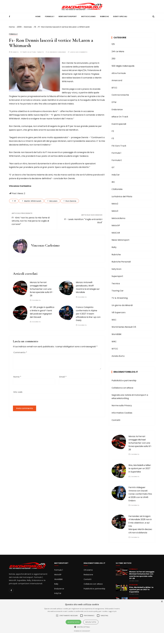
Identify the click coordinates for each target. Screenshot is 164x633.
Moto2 (115, 203)
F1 (15, 201)
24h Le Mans (118, 51)
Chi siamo (88, 570)
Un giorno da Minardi (122, 305)
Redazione (88, 574)
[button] (82, 627)
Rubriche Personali (121, 261)
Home (38, 16)
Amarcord (117, 80)
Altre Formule (119, 73)
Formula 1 (49, 16)
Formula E (117, 160)
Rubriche (104, 16)
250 (113, 58)
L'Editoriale (117, 189)
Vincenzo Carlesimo (57, 52)
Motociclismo (88, 16)
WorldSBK (116, 334)
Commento (20, 352)
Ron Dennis (71, 201)
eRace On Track (120, 116)
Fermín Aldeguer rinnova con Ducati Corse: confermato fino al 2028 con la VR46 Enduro (140, 494)
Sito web (17, 392)
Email (62, 376)
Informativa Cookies (122, 412)
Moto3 (115, 211)
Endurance (117, 109)
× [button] (162, 602)
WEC (114, 319)
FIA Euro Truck (119, 145)
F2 (113, 131)
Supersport (117, 276)
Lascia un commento (79, 52)
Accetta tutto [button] (73, 622)
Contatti (116, 420)
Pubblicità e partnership (124, 380)
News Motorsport (68, 16)
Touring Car (118, 290)
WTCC (115, 348)
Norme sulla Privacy (122, 405)
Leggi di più (112, 611)
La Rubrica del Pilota (122, 196)
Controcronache (120, 94)
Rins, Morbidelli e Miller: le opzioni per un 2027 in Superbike (140, 468)
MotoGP (116, 225)
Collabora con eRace (122, 387)
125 (113, 44)
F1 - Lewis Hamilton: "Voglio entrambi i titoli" (83, 221)
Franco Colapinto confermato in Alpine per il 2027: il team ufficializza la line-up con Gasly (88, 314)
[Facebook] (11, 590)
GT (113, 167)
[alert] (82, 616)
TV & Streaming (120, 298)
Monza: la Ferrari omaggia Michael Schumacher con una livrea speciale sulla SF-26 (41, 289)
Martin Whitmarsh (32, 201)
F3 (113, 138)
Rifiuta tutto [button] (90, 622)
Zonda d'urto (118, 356)
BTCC (114, 87)
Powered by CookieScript (82, 631)
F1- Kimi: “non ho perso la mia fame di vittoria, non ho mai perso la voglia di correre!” (31, 221)
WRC (114, 341)
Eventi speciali (120, 16)
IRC (113, 182)
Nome (17, 376)
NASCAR (116, 232)
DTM (114, 102)
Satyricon (116, 269)
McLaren (53, 201)
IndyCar (116, 174)
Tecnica (116, 283)
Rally (114, 247)
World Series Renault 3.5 (124, 326)
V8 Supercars (118, 312)
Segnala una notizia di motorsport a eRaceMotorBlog (130, 397)
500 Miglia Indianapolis (123, 65)
